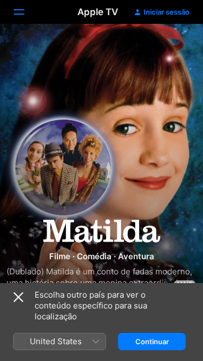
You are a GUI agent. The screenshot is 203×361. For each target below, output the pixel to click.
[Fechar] (18, 297)
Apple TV (97, 11)
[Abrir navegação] (25, 12)
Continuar (152, 341)
